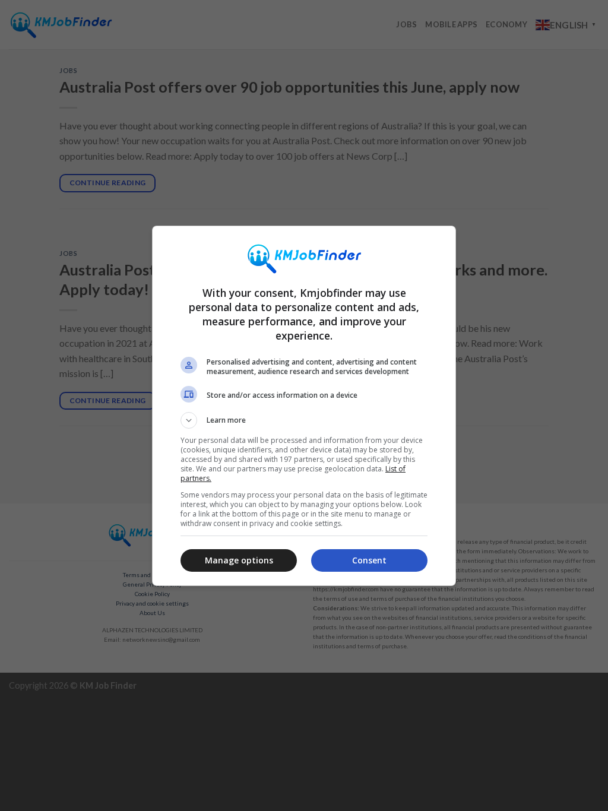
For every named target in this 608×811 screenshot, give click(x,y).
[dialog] (304, 406)
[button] (304, 420)
